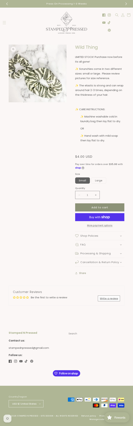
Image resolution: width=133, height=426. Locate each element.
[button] (4, 22)
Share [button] (82, 273)
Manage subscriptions (102, 419)
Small (82, 180)
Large (99, 180)
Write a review (109, 298)
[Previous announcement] (7, 4)
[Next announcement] (126, 4)
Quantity (80, 188)
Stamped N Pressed (27, 415)
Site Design (47, 415)
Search (73, 333)
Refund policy (88, 415)
